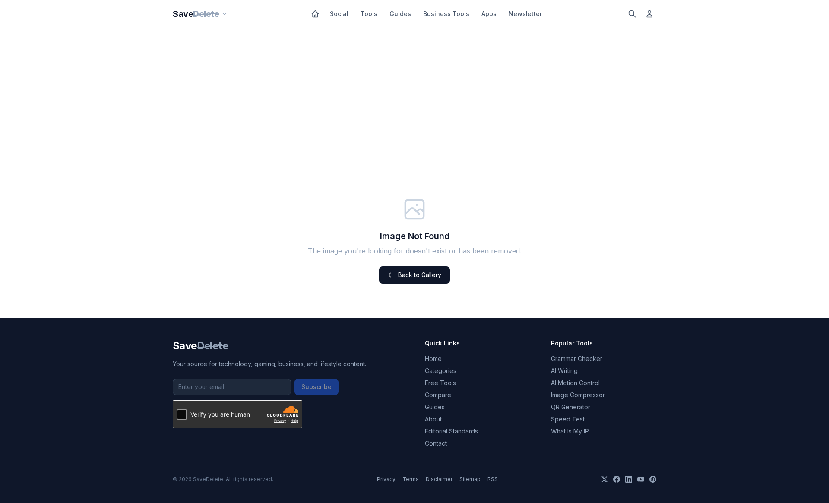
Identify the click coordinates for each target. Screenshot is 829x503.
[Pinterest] (652, 479)
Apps (489, 13)
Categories (440, 370)
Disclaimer (439, 479)
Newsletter (525, 13)
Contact (436, 443)
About (433, 419)
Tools (369, 13)
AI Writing (564, 370)
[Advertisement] (414, 92)
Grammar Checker (576, 358)
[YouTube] (640, 479)
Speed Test (568, 419)
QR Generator (570, 407)
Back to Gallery (419, 274)
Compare (438, 395)
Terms (410, 479)
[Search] (632, 14)
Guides (400, 13)
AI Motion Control (575, 382)
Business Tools (446, 13)
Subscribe (316, 386)
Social (339, 13)
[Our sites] (224, 14)
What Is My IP (570, 431)
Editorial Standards (451, 431)
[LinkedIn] (628, 479)
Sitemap (470, 479)
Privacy (386, 479)
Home (433, 358)
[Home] (315, 14)
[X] (604, 479)
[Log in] (649, 14)
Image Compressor (578, 395)
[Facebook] (616, 479)
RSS (492, 479)
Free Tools (440, 382)
